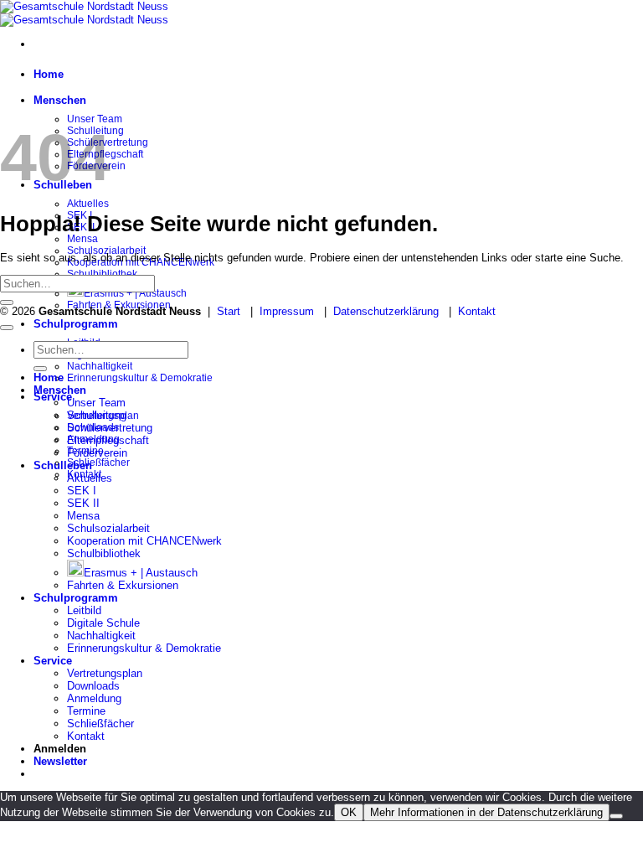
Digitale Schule (103, 623)
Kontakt (477, 311)
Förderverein (97, 453)
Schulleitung (96, 415)
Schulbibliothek (102, 274)
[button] (60, 761)
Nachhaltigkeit (99, 366)
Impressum (287, 311)
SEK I (81, 490)
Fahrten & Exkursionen (122, 585)
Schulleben (62, 465)
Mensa (82, 239)
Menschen (59, 100)
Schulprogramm (75, 324)
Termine (86, 711)
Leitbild (84, 610)
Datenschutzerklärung (386, 311)
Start (228, 311)
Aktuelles (88, 203)
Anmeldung (94, 698)
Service (52, 396)
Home (48, 74)
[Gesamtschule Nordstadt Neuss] (84, 13)
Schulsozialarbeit (108, 528)
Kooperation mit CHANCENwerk (144, 541)
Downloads (93, 686)
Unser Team (96, 402)
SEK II (83, 503)
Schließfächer (98, 462)
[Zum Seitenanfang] (6, 327)
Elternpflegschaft (108, 440)
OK (349, 812)
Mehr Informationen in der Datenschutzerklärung (486, 812)
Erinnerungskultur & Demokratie (140, 378)
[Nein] (616, 816)
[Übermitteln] (6, 302)
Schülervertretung (109, 427)
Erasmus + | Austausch (135, 293)
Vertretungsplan (104, 673)
